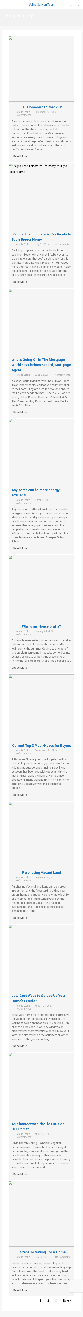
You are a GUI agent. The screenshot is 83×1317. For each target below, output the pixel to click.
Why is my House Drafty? (41, 626)
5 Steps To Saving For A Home (41, 1252)
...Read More (19, 156)
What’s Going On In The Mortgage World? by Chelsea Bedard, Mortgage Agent (41, 365)
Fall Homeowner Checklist (42, 107)
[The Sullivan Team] (42, 4)
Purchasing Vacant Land (41, 873)
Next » (67, 1300)
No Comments (23, 115)
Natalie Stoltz (23, 112)
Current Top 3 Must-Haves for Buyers (41, 745)
